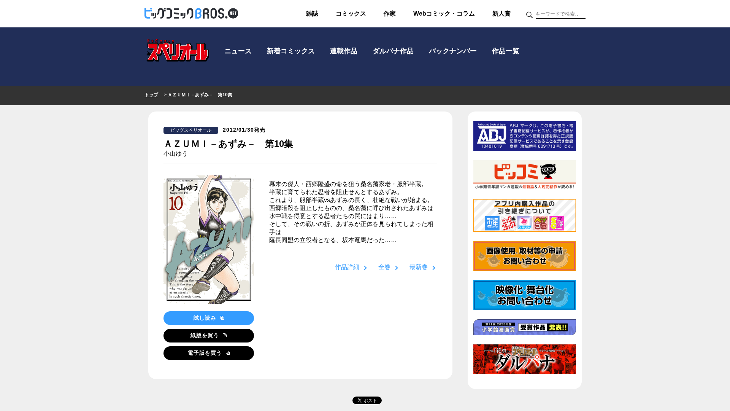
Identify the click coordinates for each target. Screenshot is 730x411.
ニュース (238, 51)
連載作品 (343, 51)
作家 (390, 13)
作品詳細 (347, 267)
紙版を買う (205, 335)
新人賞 (501, 13)
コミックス (351, 13)
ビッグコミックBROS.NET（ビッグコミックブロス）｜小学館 (191, 13)
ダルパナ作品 (393, 51)
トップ (151, 94)
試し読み (206, 318)
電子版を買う (206, 353)
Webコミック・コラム (444, 13)
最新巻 (418, 267)
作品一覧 (505, 51)
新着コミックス (291, 51)
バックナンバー (453, 51)
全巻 (384, 267)
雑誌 (312, 13)
